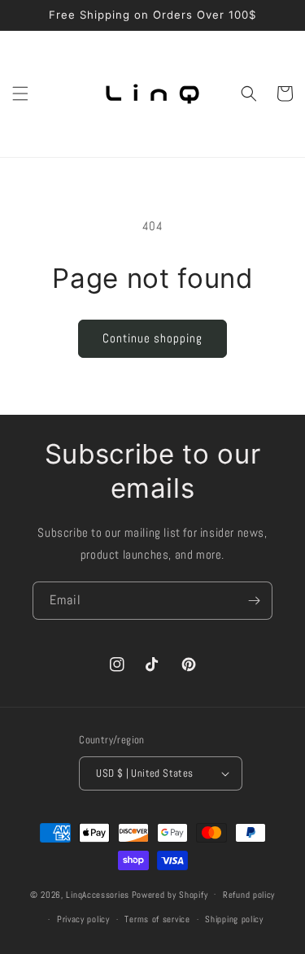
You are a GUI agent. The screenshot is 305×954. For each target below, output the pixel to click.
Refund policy (249, 894)
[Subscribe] (254, 601)
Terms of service (157, 919)
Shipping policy (234, 919)
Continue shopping (152, 338)
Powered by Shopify (170, 894)
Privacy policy (83, 919)
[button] (20, 93)
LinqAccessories (97, 894)
